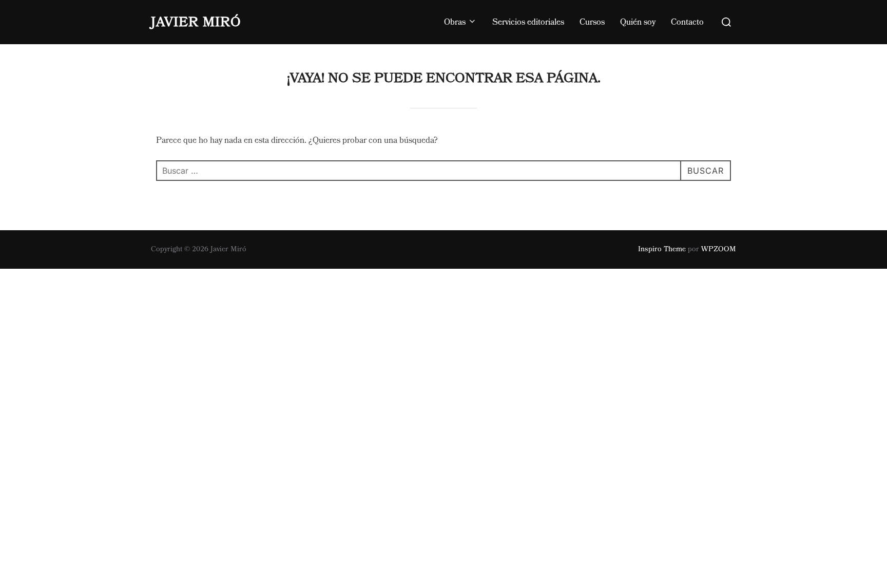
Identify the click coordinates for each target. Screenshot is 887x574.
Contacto (687, 22)
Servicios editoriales (528, 22)
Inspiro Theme (662, 249)
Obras (455, 22)
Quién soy (637, 22)
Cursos (592, 22)
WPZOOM (718, 249)
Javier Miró (196, 22)
